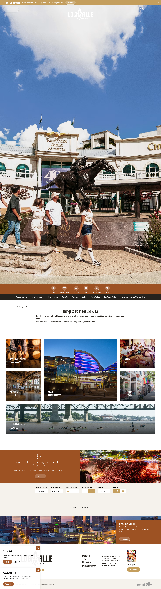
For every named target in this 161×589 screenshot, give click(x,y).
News (107, 292)
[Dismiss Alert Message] (158, 3)
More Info (70, 3)
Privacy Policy (45, 584)
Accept (7, 562)
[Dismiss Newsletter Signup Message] (38, 570)
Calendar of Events (64, 292)
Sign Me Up (125, 539)
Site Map (52, 584)
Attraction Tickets (97, 292)
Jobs (84, 559)
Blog (54, 292)
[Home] (80, 14)
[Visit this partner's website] (144, 584)
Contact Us (86, 556)
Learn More (40, 476)
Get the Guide (134, 569)
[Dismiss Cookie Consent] (38, 548)
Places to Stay (76, 292)
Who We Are (86, 562)
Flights (86, 292)
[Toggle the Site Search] (149, 9)
